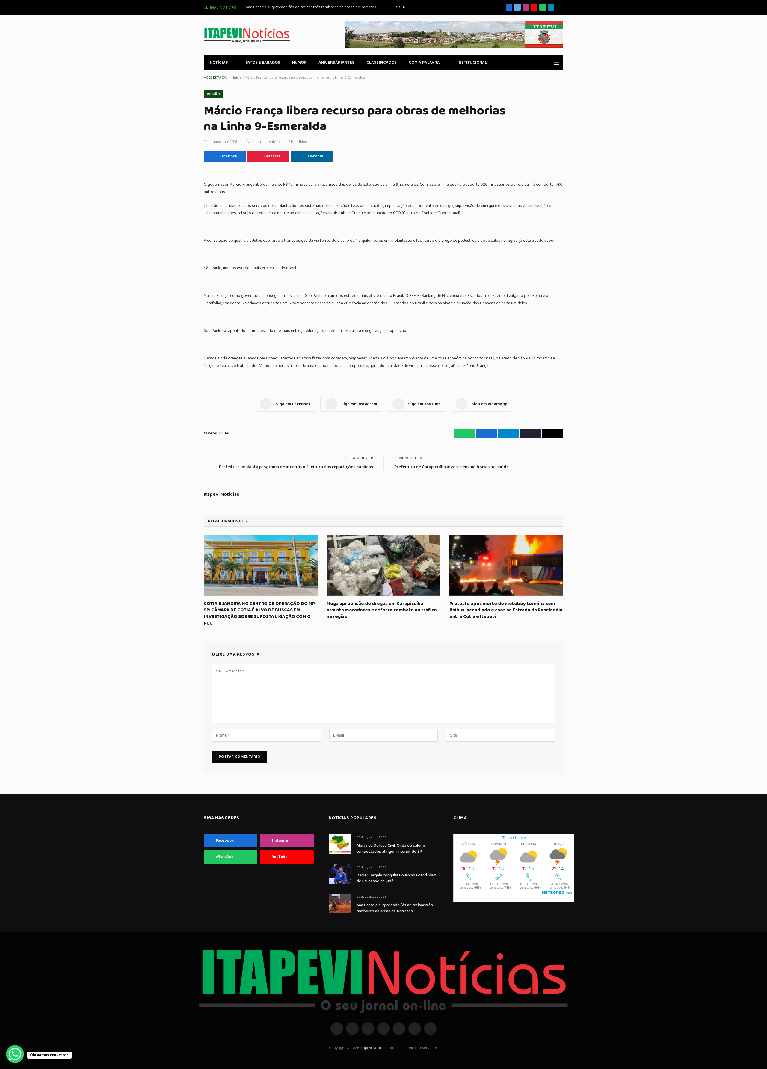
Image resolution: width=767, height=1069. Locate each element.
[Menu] (556, 62)
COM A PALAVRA (424, 62)
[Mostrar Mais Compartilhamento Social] (340, 156)
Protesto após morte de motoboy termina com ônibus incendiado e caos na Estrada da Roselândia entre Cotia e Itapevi (505, 610)
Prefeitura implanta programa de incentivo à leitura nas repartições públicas (296, 467)
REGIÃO (213, 94)
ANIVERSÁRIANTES (336, 62)
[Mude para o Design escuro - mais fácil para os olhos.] (548, 62)
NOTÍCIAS (219, 62)
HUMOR (299, 62)
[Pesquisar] (561, 7)
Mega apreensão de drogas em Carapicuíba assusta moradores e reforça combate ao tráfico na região (382, 610)
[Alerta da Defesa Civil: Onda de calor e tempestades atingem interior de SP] (340, 844)
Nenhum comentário (264, 142)
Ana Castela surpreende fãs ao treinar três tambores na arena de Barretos (311, 7)
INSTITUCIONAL (472, 62)
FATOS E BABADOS (263, 62)
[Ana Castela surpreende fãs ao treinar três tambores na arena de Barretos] (340, 903)
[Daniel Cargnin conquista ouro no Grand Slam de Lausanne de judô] (340, 874)
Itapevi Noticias (221, 495)
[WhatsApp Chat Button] (15, 1054)
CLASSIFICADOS (381, 62)
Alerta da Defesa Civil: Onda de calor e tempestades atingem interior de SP (391, 849)
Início (237, 78)
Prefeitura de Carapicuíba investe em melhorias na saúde (451, 467)
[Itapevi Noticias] (247, 35)
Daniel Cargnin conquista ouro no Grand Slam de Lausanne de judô (397, 878)
